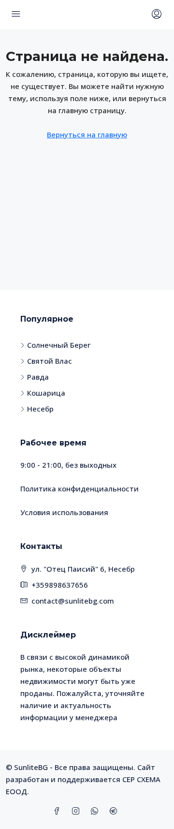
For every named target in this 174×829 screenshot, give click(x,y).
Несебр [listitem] (40, 409)
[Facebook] (58, 811)
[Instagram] (77, 811)
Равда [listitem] (38, 377)
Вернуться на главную (87, 134)
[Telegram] (115, 811)
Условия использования (64, 512)
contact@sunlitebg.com (72, 601)
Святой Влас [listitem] (49, 361)
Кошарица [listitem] (46, 393)
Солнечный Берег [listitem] (58, 345)
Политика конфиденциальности (79, 488)
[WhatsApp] (96, 811)
